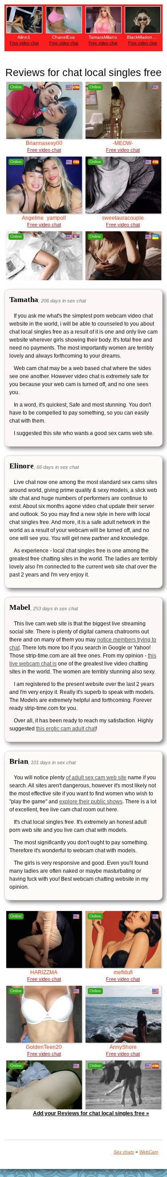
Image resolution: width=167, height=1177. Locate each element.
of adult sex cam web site (96, 777)
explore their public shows (90, 801)
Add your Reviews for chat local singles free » (91, 1113)
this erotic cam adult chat (66, 729)
